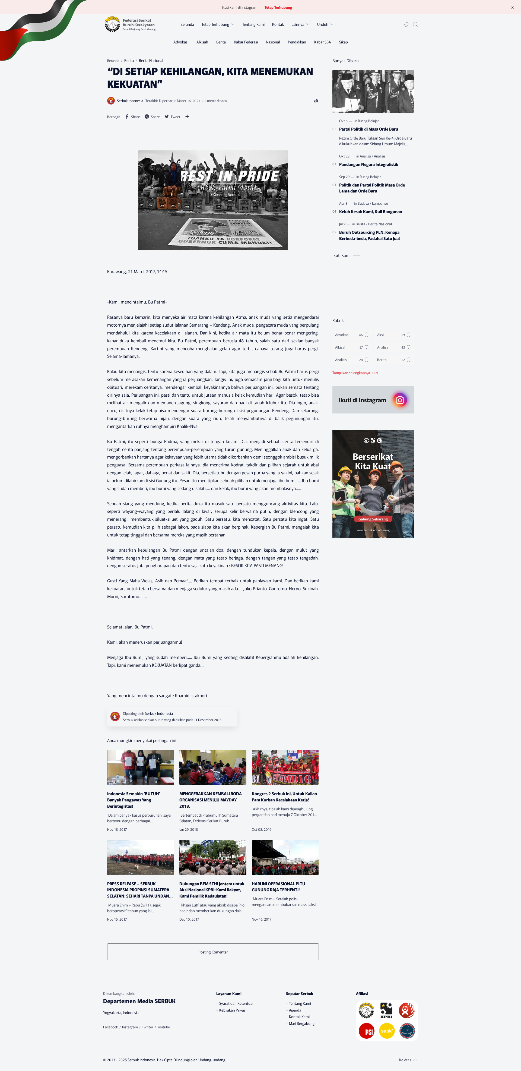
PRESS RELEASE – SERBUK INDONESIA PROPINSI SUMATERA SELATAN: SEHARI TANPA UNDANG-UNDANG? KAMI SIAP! (140, 889)
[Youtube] (163, 1027)
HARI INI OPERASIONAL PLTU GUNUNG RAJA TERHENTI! (278, 886)
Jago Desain (258, 1059)
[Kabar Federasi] (246, 42)
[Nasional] (273, 42)
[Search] (415, 24)
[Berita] (221, 42)
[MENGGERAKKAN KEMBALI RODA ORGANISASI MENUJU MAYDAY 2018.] (212, 767)
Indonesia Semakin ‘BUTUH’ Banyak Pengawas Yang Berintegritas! (133, 799)
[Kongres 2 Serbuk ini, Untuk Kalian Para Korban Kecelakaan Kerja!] (285, 767)
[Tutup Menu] (512, 7)
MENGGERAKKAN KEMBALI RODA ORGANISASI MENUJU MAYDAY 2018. (210, 799)
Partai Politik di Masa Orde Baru (368, 129)
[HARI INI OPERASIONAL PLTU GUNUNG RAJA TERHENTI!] (285, 857)
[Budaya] (364, 203)
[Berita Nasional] (380, 223)
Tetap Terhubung (278, 7)
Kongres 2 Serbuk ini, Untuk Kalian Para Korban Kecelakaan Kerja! (284, 796)
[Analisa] (366, 156)
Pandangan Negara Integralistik (368, 164)
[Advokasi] (180, 42)
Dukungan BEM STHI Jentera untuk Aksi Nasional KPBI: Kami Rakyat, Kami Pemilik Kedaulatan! (211, 889)
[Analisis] (380, 156)
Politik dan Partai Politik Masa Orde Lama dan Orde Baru (372, 188)
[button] (406, 24)
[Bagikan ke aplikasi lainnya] (187, 116)
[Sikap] (343, 42)
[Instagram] (130, 1027)
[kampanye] (380, 203)
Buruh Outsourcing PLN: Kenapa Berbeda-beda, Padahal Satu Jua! (369, 235)
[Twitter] (147, 1027)
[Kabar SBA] (322, 42)
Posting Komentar (213, 952)
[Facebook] (110, 1027)
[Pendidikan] (297, 42)
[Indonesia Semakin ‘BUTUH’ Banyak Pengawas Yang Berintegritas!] (140, 767)
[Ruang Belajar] (368, 120)
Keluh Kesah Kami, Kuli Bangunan (370, 211)
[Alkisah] (202, 42)
